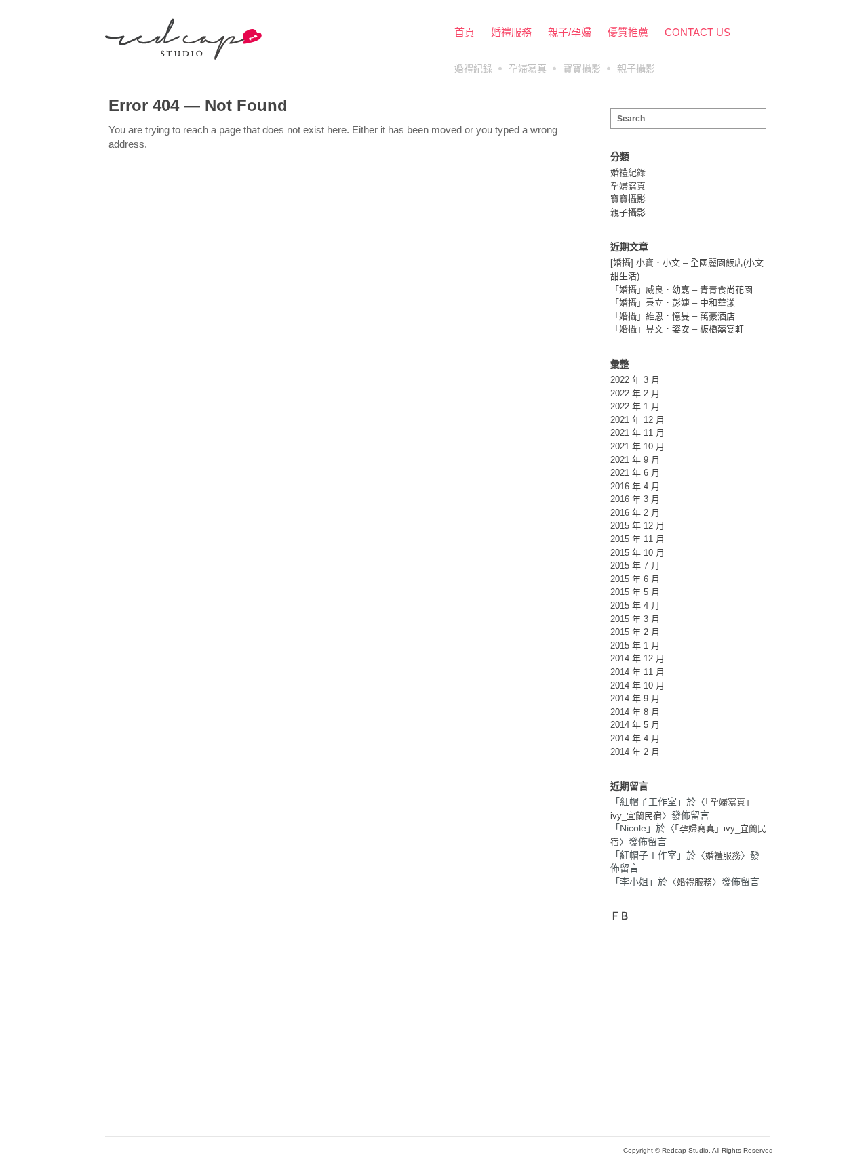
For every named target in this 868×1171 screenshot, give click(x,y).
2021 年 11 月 (637, 433)
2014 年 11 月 (637, 672)
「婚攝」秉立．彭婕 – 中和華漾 (672, 302)
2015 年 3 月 (635, 619)
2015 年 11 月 (637, 539)
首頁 (464, 32)
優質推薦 (628, 32)
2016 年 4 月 (635, 486)
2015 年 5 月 (635, 592)
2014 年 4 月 (635, 738)
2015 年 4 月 (635, 605)
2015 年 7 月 (635, 565)
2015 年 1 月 (635, 645)
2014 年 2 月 (635, 752)
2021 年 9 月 (635, 460)
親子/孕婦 (569, 32)
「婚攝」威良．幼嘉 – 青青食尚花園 (681, 290)
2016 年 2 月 (635, 513)
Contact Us (697, 32)
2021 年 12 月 (637, 420)
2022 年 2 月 (635, 393)
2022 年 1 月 (635, 406)
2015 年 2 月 (635, 632)
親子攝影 (636, 68)
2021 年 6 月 (635, 473)
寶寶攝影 (582, 68)
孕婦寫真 (528, 68)
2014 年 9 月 (635, 698)
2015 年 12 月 (637, 525)
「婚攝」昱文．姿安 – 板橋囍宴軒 (677, 329)
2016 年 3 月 (635, 499)
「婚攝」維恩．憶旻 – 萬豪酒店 (672, 316)
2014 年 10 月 (637, 685)
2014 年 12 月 (637, 658)
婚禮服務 (511, 32)
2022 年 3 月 (635, 380)
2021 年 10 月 (637, 446)
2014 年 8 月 (635, 712)
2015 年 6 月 (635, 579)
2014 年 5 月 (635, 725)
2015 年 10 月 (637, 553)
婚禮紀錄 (473, 68)
